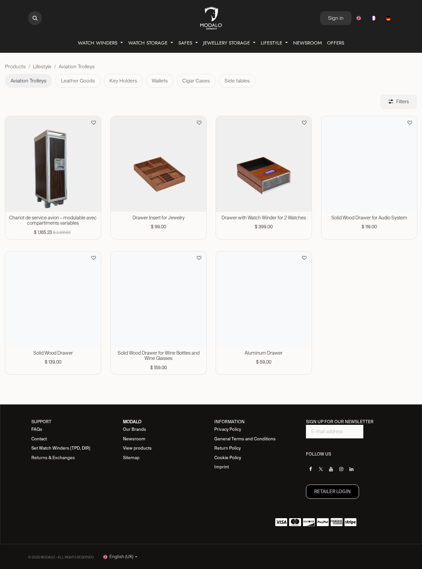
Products (15, 66)
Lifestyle (42, 66)
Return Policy (227, 448)
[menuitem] (358, 18)
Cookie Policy (227, 457)
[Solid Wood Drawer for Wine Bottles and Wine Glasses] (158, 299)
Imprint (221, 467)
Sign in (336, 18)
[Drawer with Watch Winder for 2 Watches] (264, 164)
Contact (39, 439)
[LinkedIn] (351, 469)
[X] (320, 469)
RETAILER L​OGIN (332, 491)
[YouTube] (331, 469)
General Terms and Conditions (245, 439)
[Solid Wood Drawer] (53, 299)
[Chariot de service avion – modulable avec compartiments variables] (53, 164)
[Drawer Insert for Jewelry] (158, 164)
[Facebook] (310, 469)
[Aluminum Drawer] (264, 299)
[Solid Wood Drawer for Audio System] (369, 164)
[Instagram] (341, 469)
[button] (35, 18)
